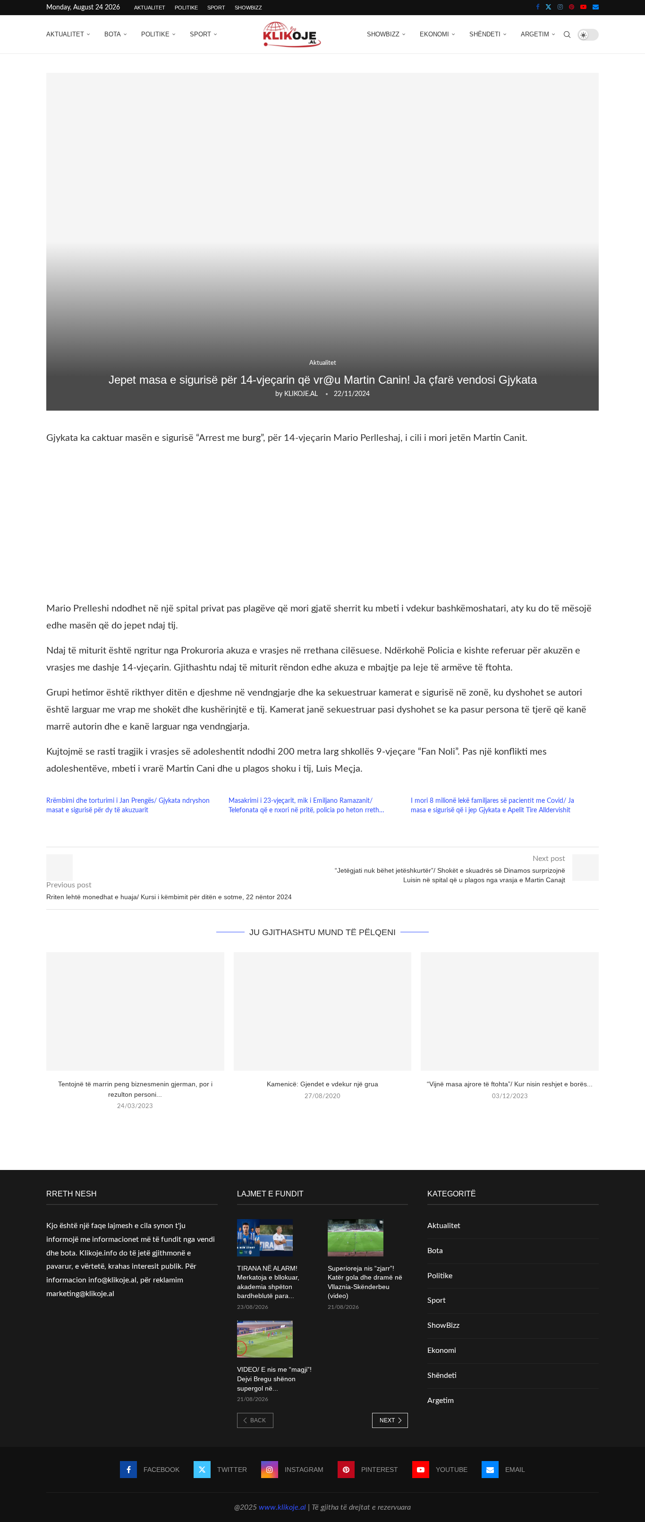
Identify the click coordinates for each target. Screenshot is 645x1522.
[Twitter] (548, 7)
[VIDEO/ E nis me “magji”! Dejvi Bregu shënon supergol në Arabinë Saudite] (265, 1339)
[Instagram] (560, 7)
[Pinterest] (571, 7)
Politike (186, 7)
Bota (112, 34)
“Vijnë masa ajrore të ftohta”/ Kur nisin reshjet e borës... (510, 1084)
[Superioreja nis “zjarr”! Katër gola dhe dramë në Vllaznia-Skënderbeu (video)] (355, 1237)
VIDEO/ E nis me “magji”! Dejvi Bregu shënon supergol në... (274, 1379)
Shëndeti (485, 34)
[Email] (596, 7)
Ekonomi (434, 34)
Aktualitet (149, 7)
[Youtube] (583, 7)
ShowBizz (248, 7)
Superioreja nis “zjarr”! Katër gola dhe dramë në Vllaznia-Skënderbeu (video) (365, 1282)
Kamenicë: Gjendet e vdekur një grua (322, 1084)
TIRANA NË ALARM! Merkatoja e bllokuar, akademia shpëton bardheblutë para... (268, 1282)
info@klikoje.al (112, 1280)
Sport (216, 7)
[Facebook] (537, 7)
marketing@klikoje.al (80, 1294)
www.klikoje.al (282, 1507)
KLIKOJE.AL (301, 394)
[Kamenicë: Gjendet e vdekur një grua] (323, 1011)
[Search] (567, 34)
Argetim (535, 34)
